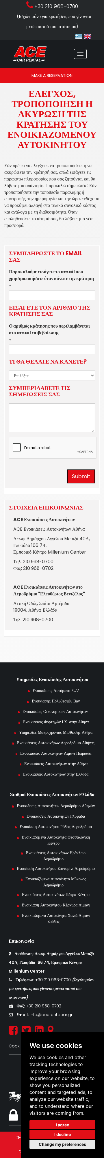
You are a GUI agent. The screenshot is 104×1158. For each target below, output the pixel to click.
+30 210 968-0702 (43, 1006)
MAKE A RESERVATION (52, 75)
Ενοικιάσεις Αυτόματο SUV (56, 690)
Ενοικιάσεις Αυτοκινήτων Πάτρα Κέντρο (56, 894)
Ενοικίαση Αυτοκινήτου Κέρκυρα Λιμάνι (56, 905)
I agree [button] (62, 1124)
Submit (81, 476)
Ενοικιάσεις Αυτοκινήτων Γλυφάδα (56, 816)
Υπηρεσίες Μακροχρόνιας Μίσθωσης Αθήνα (55, 732)
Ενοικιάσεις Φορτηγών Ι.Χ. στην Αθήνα (56, 722)
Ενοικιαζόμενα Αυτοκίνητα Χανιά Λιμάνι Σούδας (56, 918)
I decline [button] (62, 1134)
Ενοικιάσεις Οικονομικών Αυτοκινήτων (56, 711)
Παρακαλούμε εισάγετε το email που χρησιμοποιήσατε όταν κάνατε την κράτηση (51, 275)
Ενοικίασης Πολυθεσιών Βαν (56, 701)
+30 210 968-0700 (53, 980)
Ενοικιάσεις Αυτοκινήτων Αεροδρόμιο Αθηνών (56, 806)
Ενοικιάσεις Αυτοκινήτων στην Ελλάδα (55, 774)
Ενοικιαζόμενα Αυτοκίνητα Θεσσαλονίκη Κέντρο (56, 840)
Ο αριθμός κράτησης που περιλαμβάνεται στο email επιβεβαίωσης (49, 329)
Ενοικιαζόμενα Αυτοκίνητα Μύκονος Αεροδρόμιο (55, 882)
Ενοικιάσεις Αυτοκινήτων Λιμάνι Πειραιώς (56, 753)
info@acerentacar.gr (51, 1015)
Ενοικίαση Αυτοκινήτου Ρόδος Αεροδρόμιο (56, 827)
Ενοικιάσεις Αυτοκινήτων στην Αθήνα (56, 764)
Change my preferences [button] (62, 1144)
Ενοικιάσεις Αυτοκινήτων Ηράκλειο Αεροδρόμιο (56, 856)
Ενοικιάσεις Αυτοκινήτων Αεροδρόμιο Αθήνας (55, 743)
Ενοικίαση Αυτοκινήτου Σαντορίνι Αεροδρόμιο (56, 868)
